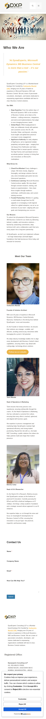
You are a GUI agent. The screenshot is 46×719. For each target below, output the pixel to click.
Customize (22, 699)
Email (9, 571)
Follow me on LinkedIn (17, 352)
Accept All (22, 709)
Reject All (22, 704)
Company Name (13, 561)
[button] (33, 5)
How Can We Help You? (16, 581)
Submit (10, 597)
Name (9, 551)
